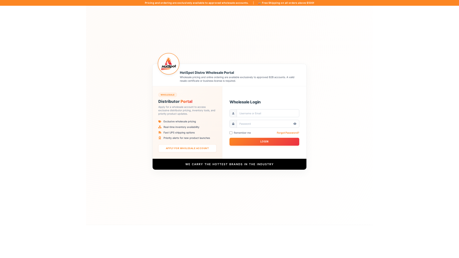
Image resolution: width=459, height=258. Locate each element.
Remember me (242, 132)
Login (264, 141)
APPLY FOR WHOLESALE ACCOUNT (187, 148)
